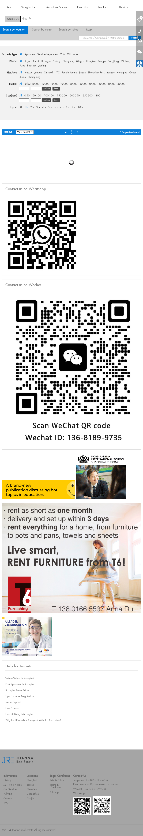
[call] (139, 31)
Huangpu (46, 61)
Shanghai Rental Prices (17, 690)
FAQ (5, 803)
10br (80, 107)
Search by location (14, 29)
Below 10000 (31, 84)
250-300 (88, 95)
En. (30, 18)
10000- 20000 (50, 84)
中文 (24, 18)
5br (50, 107)
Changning (68, 61)
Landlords (103, 7)
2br (32, 107)
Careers (7, 798)
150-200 (62, 95)
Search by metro (42, 29)
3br (38, 107)
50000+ (122, 84)
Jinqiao (38, 72)
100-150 (49, 95)
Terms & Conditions (55, 786)
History (7, 780)
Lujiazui (28, 72)
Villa (62, 54)
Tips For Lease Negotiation (19, 696)
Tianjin (30, 798)
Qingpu (80, 61)
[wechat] (139, 49)
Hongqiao (122, 72)
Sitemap (54, 792)
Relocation (82, 7)
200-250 (75, 95)
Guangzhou (33, 794)
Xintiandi (48, 72)
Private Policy (57, 780)
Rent (9, 7)
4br (44, 107)
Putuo (22, 65)
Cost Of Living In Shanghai (19, 714)
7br (62, 107)
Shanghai (32, 780)
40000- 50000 (107, 84)
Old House (72, 54)
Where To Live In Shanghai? (20, 678)
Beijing (30, 784)
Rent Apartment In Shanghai (19, 684)
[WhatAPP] (139, 41)
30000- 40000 (88, 84)
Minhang (125, 61)
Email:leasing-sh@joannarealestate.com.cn (95, 784)
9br (74, 107)
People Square (69, 72)
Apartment (29, 54)
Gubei (132, 72)
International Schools (56, 7)
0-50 (27, 95)
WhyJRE (7, 794)
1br (26, 107)
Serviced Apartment (47, 54)
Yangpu (102, 61)
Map (89, 29)
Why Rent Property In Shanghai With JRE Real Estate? (33, 720)
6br (56, 107)
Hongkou (91, 61)
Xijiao (23, 77)
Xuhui (36, 61)
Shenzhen (32, 789)
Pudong (57, 61)
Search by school (69, 29)
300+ (99, 95)
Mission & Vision (12, 784)
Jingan (27, 61)
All (21, 54)
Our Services (10, 789)
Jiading (42, 65)
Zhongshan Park (96, 72)
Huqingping (34, 77)
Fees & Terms (12, 708)
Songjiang (113, 61)
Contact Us (13, 19)
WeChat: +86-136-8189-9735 (90, 789)
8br (68, 107)
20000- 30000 (69, 84)
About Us (123, 7)
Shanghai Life (28, 7)
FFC (57, 72)
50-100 (37, 95)
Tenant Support (13, 702)
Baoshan (31, 65)
